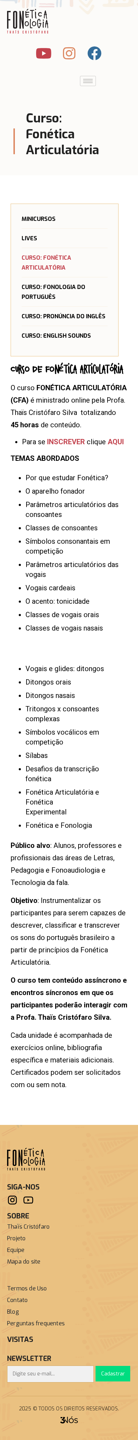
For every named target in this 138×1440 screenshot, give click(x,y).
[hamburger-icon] (88, 81)
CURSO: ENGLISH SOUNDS (56, 335)
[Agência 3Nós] (69, 1419)
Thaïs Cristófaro (28, 1226)
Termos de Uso (27, 1288)
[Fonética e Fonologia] (26, 1158)
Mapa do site (23, 1261)
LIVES (29, 238)
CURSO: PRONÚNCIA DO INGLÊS (63, 316)
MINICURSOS (39, 219)
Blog (13, 1311)
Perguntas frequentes (36, 1323)
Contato (17, 1300)
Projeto (16, 1238)
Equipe (15, 1250)
